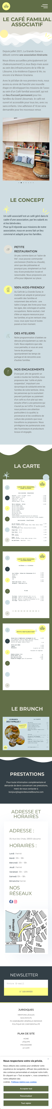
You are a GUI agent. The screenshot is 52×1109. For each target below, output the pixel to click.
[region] (26, 1082)
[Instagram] (15, 901)
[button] (5, 147)
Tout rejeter (26, 1103)
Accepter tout (26, 1088)
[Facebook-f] (11, 901)
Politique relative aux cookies (24, 1082)
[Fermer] (49, 1058)
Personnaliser (26, 1096)
